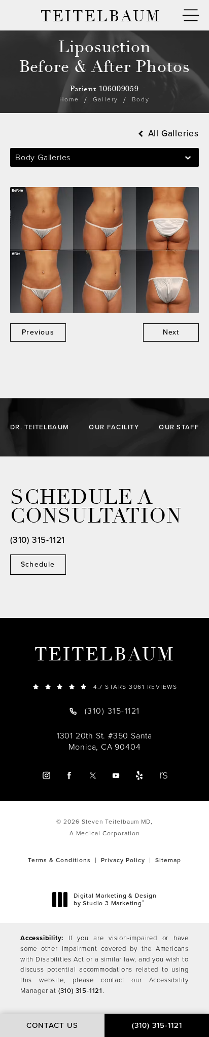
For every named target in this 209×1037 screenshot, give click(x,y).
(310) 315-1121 (80, 990)
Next (171, 332)
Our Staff (179, 427)
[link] (104, 686)
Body (140, 99)
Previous (38, 332)
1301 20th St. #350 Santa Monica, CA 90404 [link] (104, 741)
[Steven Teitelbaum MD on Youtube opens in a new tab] (116, 775)
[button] (191, 15)
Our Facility (114, 427)
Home (69, 99)
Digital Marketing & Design (115, 900)
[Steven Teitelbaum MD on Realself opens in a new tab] (163, 775)
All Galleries (172, 133)
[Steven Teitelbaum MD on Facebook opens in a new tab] (69, 775)
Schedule (38, 564)
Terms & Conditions (59, 860)
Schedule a (96, 507)
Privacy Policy (123, 860)
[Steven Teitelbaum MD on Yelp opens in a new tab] (139, 775)
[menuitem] (46, 775)
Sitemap (168, 860)
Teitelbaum (104, 655)
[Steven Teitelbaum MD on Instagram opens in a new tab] (46, 775)
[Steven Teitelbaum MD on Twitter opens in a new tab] (92, 775)
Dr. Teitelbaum (39, 427)
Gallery (106, 99)
